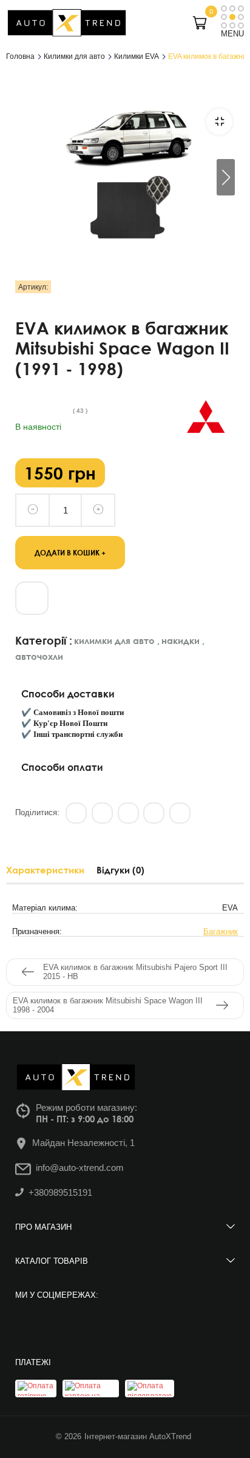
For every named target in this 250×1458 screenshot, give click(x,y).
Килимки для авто (117, 640)
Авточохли (39, 656)
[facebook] (59, 1323)
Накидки (182, 640)
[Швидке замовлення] (32, 598)
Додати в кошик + (70, 552)
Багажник (220, 931)
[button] (226, 177)
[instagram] (25, 1323)
